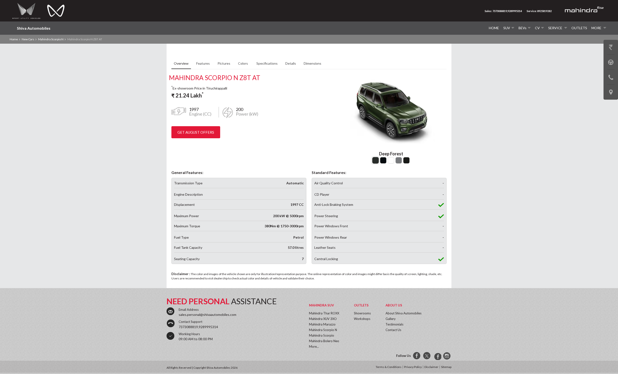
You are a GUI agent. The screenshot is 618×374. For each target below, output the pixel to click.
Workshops (362, 319)
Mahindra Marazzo (322, 324)
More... (314, 346)
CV (537, 28)
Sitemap (446, 367)
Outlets (579, 28)
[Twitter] (427, 356)
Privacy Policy (413, 367)
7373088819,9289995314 (198, 327)
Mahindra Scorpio (321, 335)
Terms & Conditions (388, 367)
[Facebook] (417, 356)
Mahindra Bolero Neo (324, 341)
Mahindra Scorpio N (50, 39)
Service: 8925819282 (539, 11)
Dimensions (312, 63)
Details (290, 63)
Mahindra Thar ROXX (324, 313)
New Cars (28, 39)
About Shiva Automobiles (403, 313)
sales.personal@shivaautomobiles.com (207, 314)
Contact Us (393, 330)
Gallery (391, 319)
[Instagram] (447, 356)
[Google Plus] (437, 356)
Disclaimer (431, 367)
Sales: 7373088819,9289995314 (503, 11)
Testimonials (394, 324)
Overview (181, 63)
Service (555, 28)
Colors (243, 63)
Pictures (224, 63)
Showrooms (362, 313)
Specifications (267, 63)
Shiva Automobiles (33, 28)
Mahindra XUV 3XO (323, 319)
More (596, 28)
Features (203, 63)
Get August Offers (195, 132)
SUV (506, 28)
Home (494, 28)
